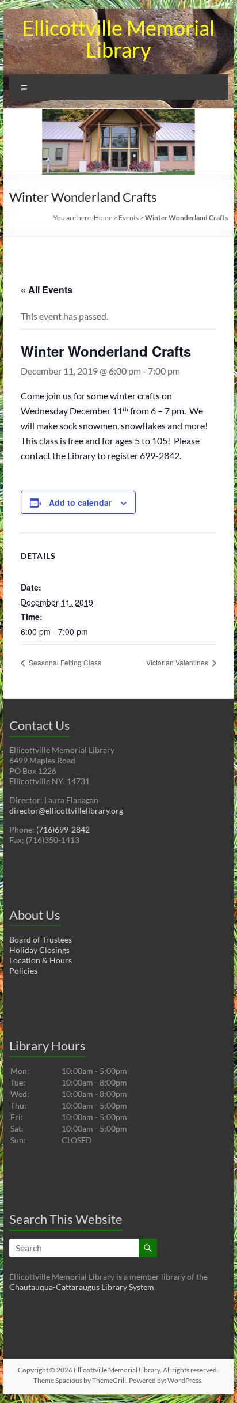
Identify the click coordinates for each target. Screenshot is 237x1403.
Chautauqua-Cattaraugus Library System (81, 1287)
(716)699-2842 (63, 829)
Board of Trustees (40, 939)
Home (103, 217)
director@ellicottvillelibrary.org (66, 810)
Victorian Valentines (178, 662)
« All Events (46, 289)
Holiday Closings (39, 950)
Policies (23, 970)
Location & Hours (40, 960)
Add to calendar (80, 502)
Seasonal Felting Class (64, 662)
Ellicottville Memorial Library (118, 38)
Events (128, 217)
